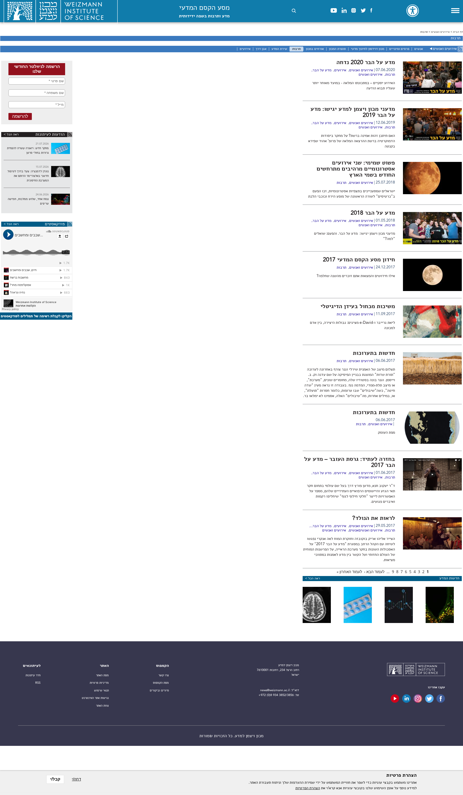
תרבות (390, 75)
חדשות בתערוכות (374, 353)
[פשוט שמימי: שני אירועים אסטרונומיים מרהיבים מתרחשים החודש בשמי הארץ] (432, 193)
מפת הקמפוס (161, 682)
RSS (38, 682)
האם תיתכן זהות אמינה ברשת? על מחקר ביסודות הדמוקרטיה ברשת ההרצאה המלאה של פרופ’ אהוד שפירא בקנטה (351, 141)
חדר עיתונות (33, 675)
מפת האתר (102, 675)
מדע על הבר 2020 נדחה (365, 63)
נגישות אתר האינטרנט (95, 698)
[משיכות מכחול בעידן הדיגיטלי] (432, 337)
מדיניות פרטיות (99, 682)
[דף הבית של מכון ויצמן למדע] (416, 670)
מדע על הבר (322, 70)
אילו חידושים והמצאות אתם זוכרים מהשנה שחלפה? (355, 276)
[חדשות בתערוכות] (432, 383)
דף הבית (458, 32)
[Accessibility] (412, 10)
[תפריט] (455, 10)
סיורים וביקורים (159, 690)
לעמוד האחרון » (349, 571)
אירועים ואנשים (440, 32)
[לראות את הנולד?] (432, 548)
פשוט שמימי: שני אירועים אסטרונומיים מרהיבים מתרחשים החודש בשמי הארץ (356, 169)
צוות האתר (102, 705)
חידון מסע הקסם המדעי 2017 (359, 260)
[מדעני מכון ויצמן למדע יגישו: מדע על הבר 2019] (432, 139)
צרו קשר (163, 675)
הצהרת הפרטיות (307, 788)
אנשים (354, 530)
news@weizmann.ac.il (275, 690)
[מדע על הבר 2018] (432, 243)
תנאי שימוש (101, 690)
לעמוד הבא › (374, 571)
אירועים (340, 70)
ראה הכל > (11, 134)
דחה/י (76, 779)
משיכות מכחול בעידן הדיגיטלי (357, 307)
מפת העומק (386, 433)
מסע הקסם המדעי (204, 11)
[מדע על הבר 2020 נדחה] (432, 93)
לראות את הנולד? (373, 518)
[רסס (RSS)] (460, 49)
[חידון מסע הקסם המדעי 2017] (432, 290)
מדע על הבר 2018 (373, 213)
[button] (294, 11)
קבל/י (55, 779)
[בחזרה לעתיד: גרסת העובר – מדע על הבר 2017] (432, 489)
